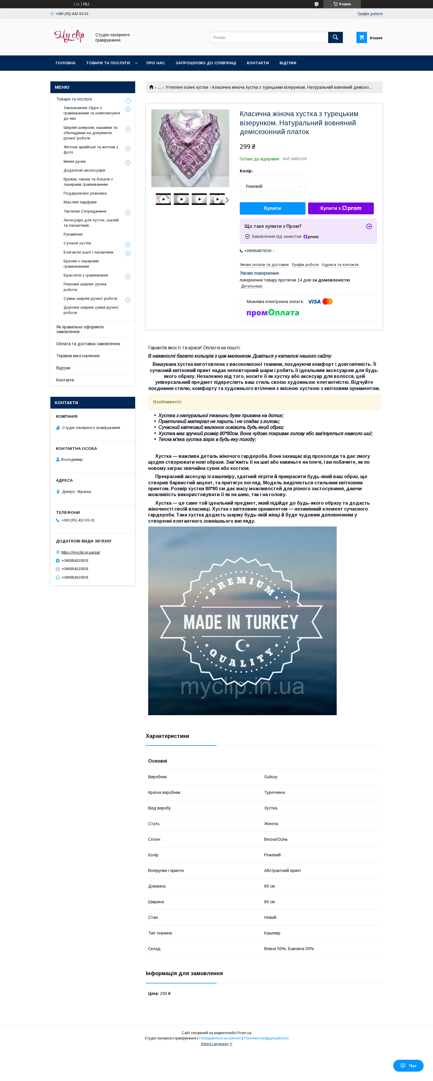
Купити (272, 208)
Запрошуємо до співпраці (206, 63)
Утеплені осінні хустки (187, 87)
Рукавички (73, 234)
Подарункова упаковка (85, 193)
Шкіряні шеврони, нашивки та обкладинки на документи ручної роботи (90, 132)
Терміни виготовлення (78, 355)
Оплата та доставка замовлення (88, 343)
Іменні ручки (75, 161)
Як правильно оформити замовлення (80, 329)
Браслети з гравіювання (86, 275)
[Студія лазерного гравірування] (69, 47)
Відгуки (288, 63)
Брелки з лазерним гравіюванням (81, 264)
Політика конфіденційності (266, 1038)
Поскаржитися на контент (220, 1038)
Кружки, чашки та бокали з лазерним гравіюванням (88, 182)
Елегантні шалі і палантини (88, 252)
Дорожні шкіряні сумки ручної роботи (91, 310)
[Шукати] (335, 37)
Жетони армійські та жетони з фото (91, 149)
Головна (65, 63)
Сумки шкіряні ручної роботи (90, 298)
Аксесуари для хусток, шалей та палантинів (91, 223)
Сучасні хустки (77, 243)
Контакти (258, 63)
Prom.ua (244, 1033)
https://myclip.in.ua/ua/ (80, 552)
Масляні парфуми (80, 202)
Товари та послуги (108, 63)
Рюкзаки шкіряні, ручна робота (85, 287)
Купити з (330, 208)
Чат (413, 1065)
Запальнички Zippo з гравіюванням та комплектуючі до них (92, 113)
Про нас (155, 63)
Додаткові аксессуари (84, 170)
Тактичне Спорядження (85, 211)
